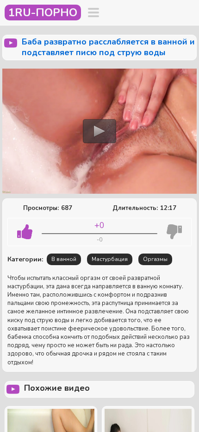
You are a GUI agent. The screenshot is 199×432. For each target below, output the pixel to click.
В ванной (63, 259)
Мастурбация (110, 259)
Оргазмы (155, 259)
